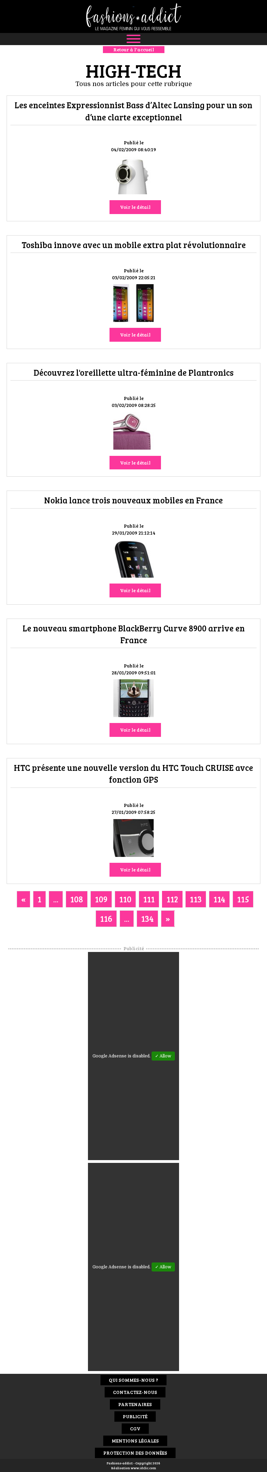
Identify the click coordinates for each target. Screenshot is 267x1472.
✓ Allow (163, 1056)
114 (219, 899)
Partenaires (135, 1404)
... (55, 899)
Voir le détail (135, 207)
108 (76, 899)
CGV (135, 1428)
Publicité (135, 1416)
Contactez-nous (135, 1392)
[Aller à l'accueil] (133, 16)
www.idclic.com (143, 1467)
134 (147, 918)
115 (243, 899)
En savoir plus (133, 176)
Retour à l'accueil (133, 49)
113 (196, 899)
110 (125, 899)
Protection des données (135, 1452)
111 (149, 899)
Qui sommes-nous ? (133, 1380)
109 (101, 899)
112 (172, 899)
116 (106, 918)
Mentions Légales (135, 1440)
